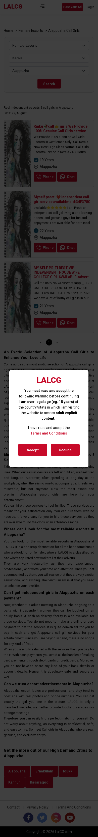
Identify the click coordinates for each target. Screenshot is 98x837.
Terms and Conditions (49, 433)
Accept (33, 450)
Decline (65, 450)
